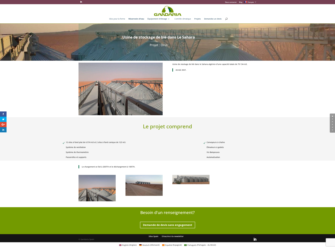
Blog (240, 2)
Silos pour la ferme (117, 19)
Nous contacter (231, 2)
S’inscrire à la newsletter (173, 236)
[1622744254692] (191, 184)
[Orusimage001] (144, 196)
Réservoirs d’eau (136, 19)
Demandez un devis (213, 19)
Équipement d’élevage (157, 19)
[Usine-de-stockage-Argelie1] (97, 201)
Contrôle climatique (182, 19)
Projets (197, 19)
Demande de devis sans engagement (167, 225)
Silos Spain (153, 236)
